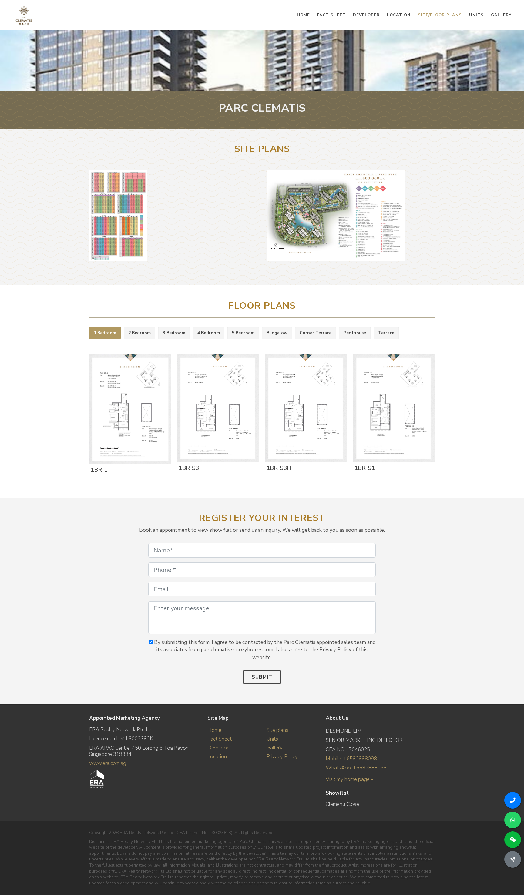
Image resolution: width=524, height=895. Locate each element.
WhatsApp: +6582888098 (356, 767)
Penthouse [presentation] (355, 333)
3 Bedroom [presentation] (174, 333)
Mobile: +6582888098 (351, 758)
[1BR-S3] (217, 409)
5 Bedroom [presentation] (243, 333)
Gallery (275, 747)
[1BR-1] (129, 410)
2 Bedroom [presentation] (139, 333)
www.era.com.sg (107, 763)
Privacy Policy (282, 756)
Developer (219, 747)
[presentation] (440, 410)
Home (214, 730)
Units (272, 739)
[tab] (105, 333)
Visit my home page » (349, 779)
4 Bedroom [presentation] (208, 333)
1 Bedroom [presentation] (105, 333)
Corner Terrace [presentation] (315, 333)
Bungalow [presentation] (277, 333)
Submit (262, 677)
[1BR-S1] (393, 409)
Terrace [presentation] (386, 333)
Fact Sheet (219, 739)
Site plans (277, 730)
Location (217, 756)
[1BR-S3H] (305, 409)
